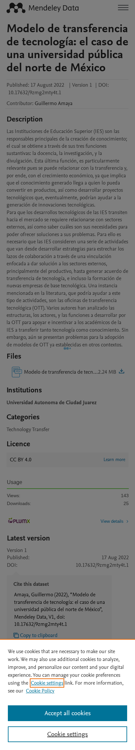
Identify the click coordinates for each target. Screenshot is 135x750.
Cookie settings (47, 683)
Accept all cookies (68, 713)
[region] (67, 694)
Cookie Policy (40, 691)
